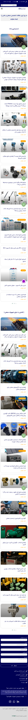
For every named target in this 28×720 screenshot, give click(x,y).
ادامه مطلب (23, 56)
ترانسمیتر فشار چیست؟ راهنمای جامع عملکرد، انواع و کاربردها (14, 157)
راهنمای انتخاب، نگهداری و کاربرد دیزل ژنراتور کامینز (14, 544)
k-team (14, 716)
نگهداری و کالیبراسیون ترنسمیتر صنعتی (16, 518)
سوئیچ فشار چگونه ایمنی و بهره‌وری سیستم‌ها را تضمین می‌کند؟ (14, 183)
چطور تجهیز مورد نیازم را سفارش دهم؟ (15, 688)
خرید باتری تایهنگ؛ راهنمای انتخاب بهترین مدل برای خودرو (15, 570)
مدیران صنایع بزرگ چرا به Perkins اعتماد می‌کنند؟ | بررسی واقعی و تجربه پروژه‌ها (15, 105)
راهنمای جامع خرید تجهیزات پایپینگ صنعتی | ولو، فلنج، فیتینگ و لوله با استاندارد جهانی (14, 79)
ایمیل (26, 642)
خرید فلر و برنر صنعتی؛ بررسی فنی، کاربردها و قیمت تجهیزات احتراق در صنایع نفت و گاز (14, 52)
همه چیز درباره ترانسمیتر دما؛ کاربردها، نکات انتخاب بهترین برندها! (14, 210)
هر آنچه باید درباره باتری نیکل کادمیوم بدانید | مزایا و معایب (14, 596)
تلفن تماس (25, 652)
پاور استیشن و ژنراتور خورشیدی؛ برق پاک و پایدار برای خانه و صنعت (15, 467)
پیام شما (25, 657)
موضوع (25, 647)
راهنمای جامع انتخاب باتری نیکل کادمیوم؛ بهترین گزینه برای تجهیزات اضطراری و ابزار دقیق (15, 237)
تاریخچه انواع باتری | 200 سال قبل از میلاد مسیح (15, 260)
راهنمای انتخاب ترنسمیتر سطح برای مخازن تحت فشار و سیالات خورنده (15, 441)
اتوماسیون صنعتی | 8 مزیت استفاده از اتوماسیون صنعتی (16, 296)
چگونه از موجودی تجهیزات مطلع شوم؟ (15, 697)
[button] (2, 8)
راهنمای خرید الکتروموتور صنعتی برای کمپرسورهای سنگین (16, 388)
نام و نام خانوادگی (23, 638)
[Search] (2, 5)
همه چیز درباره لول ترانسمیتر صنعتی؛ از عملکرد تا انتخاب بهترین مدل (14, 131)
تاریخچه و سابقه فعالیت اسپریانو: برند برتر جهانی (15, 622)
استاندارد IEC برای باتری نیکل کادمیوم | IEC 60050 (14, 249)
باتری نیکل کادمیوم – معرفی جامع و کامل (15, 285)
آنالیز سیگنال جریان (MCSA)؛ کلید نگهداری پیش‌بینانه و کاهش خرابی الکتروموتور (14, 415)
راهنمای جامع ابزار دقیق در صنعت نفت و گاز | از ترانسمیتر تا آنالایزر (14, 493)
